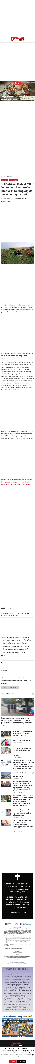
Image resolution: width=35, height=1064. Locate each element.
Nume (3, 655)
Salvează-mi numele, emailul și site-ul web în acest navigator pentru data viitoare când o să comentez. (16, 680)
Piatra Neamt (13, 180)
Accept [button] (13, 1061)
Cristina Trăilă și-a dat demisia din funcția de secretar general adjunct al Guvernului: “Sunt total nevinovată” (23, 813)
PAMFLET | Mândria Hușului (21, 740)
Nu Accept (21, 1061)
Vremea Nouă (7, 198)
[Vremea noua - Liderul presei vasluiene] (17, 38)
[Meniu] (2, 39)
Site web (4, 670)
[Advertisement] (17, 17)
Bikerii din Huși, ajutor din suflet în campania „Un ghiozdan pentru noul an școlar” (23, 733)
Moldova (9, 176)
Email (3, 663)
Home (4, 176)
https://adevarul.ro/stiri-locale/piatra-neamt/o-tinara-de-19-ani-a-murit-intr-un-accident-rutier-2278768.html (16, 482)
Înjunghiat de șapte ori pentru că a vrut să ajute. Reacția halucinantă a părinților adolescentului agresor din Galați (16, 721)
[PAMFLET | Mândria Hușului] (6, 742)
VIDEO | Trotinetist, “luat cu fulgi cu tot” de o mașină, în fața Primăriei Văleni (23, 775)
